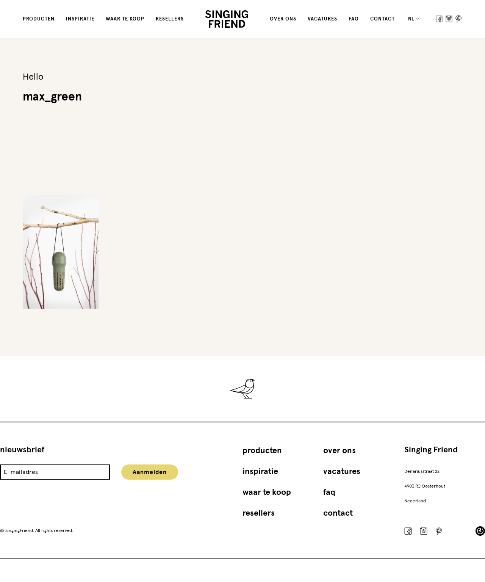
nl (411, 19)
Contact (382, 19)
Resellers (170, 19)
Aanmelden (150, 472)
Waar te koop (125, 19)
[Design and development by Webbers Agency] (480, 531)
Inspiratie (80, 19)
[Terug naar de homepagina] (227, 18)
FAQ (354, 19)
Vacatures (322, 19)
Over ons (283, 19)
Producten (39, 19)
